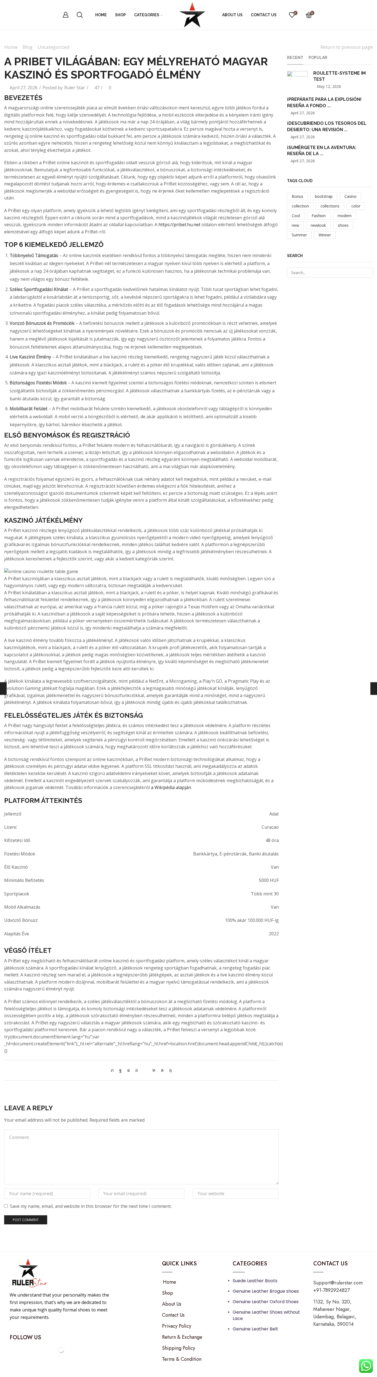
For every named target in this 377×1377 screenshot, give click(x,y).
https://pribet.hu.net (179, 225)
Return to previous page (346, 47)
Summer (299, 234)
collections (329, 206)
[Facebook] (120, 1070)
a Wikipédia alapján (171, 787)
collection (300, 206)
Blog (28, 47)
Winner (324, 234)
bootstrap (324, 196)
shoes (343, 225)
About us (232, 15)
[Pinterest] (136, 1070)
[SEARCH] (368, 273)
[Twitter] (113, 1070)
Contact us (264, 15)
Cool (296, 215)
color (355, 206)
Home (101, 15)
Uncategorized (54, 47)
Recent (295, 57)
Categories (146, 15)
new (295, 225)
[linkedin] (154, 1070)
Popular (318, 57)
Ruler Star (74, 88)
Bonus (297, 196)
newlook (318, 225)
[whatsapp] (162, 1070)
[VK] (128, 1070)
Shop (120, 15)
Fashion (319, 215)
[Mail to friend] (145, 1070)
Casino (350, 196)
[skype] (169, 1070)
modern (345, 215)
